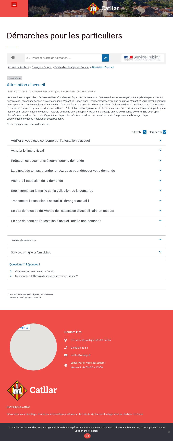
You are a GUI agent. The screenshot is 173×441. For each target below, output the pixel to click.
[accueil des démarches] (13, 57)
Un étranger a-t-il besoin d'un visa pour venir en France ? (46, 276)
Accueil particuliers (18, 67)
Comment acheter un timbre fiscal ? (35, 271)
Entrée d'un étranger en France (71, 67)
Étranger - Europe (42, 67)
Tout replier (136, 132)
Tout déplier (156, 132)
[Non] (168, 432)
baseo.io (37, 297)
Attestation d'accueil (103, 67)
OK (87, 436)
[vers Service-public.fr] (142, 58)
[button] (14, 4)
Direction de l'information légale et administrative (31, 294)
